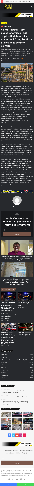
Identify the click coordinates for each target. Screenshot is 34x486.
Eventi (4, 367)
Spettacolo (5, 375)
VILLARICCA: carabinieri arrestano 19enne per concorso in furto (25, 334)
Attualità (4, 354)
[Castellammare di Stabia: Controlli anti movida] (25, 296)
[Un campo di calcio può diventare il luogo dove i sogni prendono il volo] (17, 421)
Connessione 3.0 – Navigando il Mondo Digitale (14, 359)
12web (13, 472)
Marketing (5, 370)
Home (4, 20)
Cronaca (9, 20)
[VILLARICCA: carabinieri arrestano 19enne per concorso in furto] (25, 327)
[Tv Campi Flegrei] (8, 6)
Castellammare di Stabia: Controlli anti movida (24, 304)
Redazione (4, 58)
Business (4, 357)
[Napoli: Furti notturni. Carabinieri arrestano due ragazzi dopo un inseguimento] (17, 414)
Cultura (4, 365)
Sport (3, 377)
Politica (4, 372)
